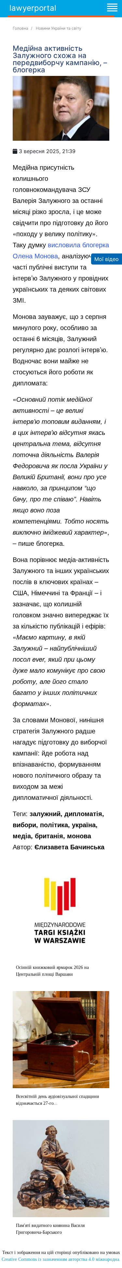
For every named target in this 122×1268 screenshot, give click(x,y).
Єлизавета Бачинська (69, 846)
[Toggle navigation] (112, 8)
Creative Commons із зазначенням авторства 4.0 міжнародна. (61, 1259)
